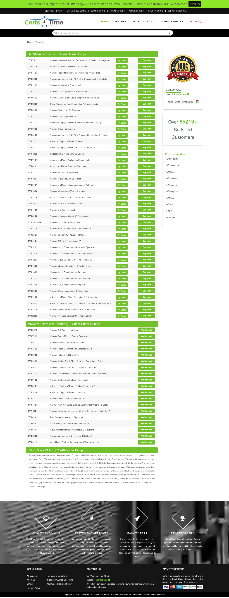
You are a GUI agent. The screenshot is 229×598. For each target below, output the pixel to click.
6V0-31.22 (32, 373)
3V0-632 (32, 423)
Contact (148, 21)
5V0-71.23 (32, 336)
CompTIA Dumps (155, 11)
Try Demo (122, 60)
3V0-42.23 (32, 203)
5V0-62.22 (32, 78)
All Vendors (32, 575)
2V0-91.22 (32, 379)
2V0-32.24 (32, 259)
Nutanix (172, 171)
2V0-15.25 (32, 284)
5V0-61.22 (32, 135)
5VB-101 (32, 410)
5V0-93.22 (32, 97)
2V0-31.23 (32, 216)
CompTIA (173, 191)
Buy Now (147, 60)
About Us (31, 579)
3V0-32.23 (32, 103)
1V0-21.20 (32, 197)
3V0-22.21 (32, 141)
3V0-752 (32, 60)
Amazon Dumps (136, 11)
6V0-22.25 (32, 315)
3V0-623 (32, 417)
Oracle (172, 204)
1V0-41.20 (32, 66)
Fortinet (172, 217)
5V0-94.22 (32, 367)
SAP (171, 210)
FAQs (136, 21)
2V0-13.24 (32, 253)
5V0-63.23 (32, 435)
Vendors (120, 21)
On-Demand (146, 329)
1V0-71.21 (32, 159)
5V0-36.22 (32, 348)
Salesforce (174, 165)
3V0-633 (32, 429)
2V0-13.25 (32, 272)
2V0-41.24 (32, 240)
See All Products (177, 11)
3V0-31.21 (32, 386)
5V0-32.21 (32, 178)
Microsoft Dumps (54, 11)
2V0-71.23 (32, 72)
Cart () (197, 21)
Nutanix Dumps (98, 11)
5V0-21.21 (32, 172)
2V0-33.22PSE (35, 222)
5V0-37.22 (32, 354)
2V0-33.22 (32, 128)
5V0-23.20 (32, 191)
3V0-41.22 (32, 147)
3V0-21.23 (32, 234)
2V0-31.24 (32, 228)
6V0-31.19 (32, 442)
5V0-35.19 (32, 329)
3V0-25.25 (32, 290)
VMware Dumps (117, 11)
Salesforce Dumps (76, 11)
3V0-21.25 (32, 297)
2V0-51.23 (32, 110)
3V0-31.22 (32, 122)
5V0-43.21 (32, 404)
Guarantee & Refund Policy (59, 583)
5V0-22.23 (32, 116)
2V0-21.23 (32, 85)
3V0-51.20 (32, 392)
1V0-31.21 (32, 184)
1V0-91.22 (32, 342)
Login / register (172, 21)
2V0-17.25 (32, 278)
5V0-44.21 (32, 398)
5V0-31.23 (32, 247)
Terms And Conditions (57, 575)
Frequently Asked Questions (60, 579)
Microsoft (173, 158)
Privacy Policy (33, 587)
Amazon (173, 184)
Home (104, 21)
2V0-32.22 (32, 91)
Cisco (171, 197)
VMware (173, 178)
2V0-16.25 (32, 265)
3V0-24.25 (32, 303)
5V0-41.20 (32, 209)
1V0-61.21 (32, 166)
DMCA (30, 583)
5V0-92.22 (32, 361)
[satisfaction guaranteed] (183, 68)
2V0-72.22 (32, 153)
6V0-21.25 (32, 309)
